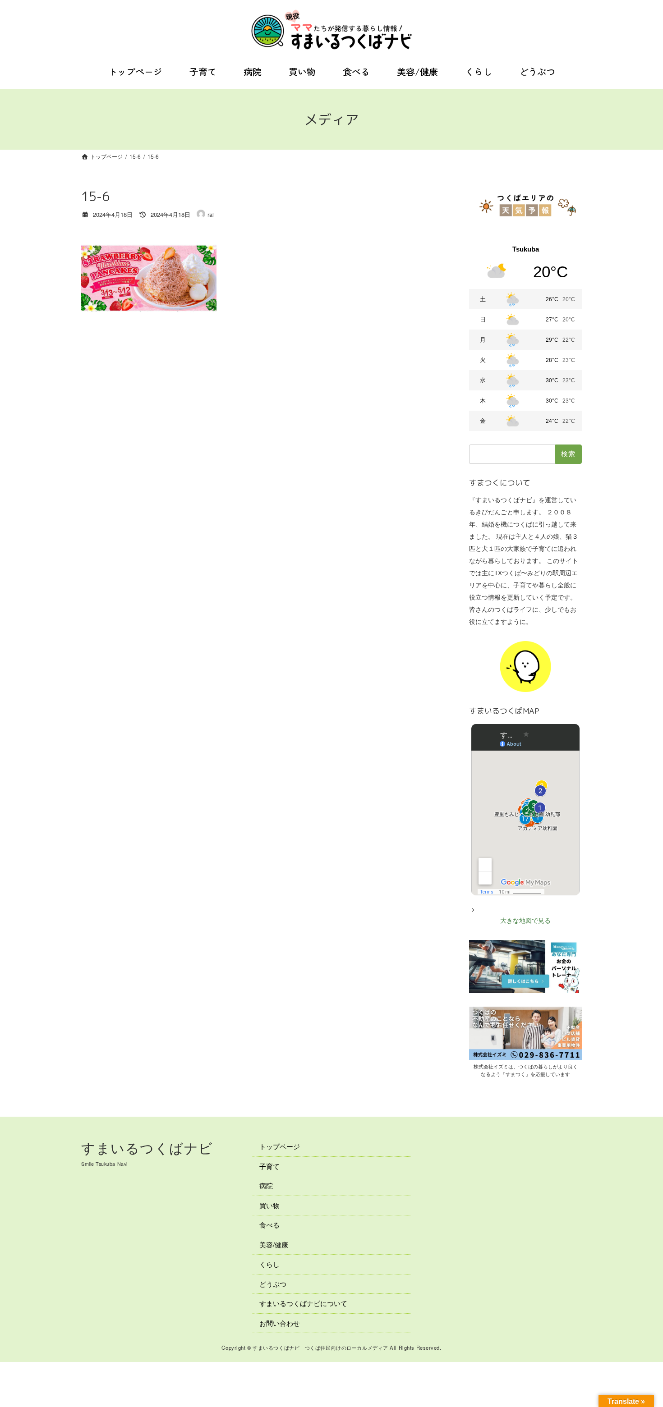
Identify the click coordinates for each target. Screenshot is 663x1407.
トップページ (279, 1146)
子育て (269, 1165)
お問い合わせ (279, 1322)
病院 (266, 1185)
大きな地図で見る (525, 920)
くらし (269, 1264)
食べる (269, 1224)
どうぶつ (272, 1283)
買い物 (269, 1205)
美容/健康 (273, 1244)
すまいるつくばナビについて (303, 1303)
